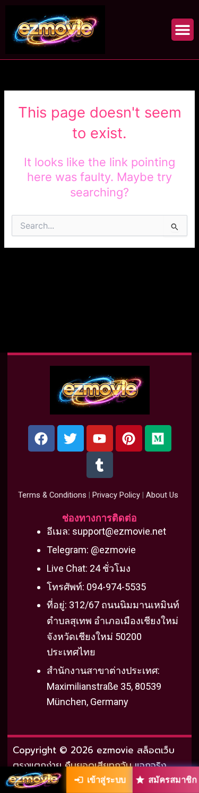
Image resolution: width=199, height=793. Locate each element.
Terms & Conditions (52, 495)
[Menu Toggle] (182, 30)
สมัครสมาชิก (172, 779)
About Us (162, 495)
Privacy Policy (116, 495)
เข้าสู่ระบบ (106, 779)
